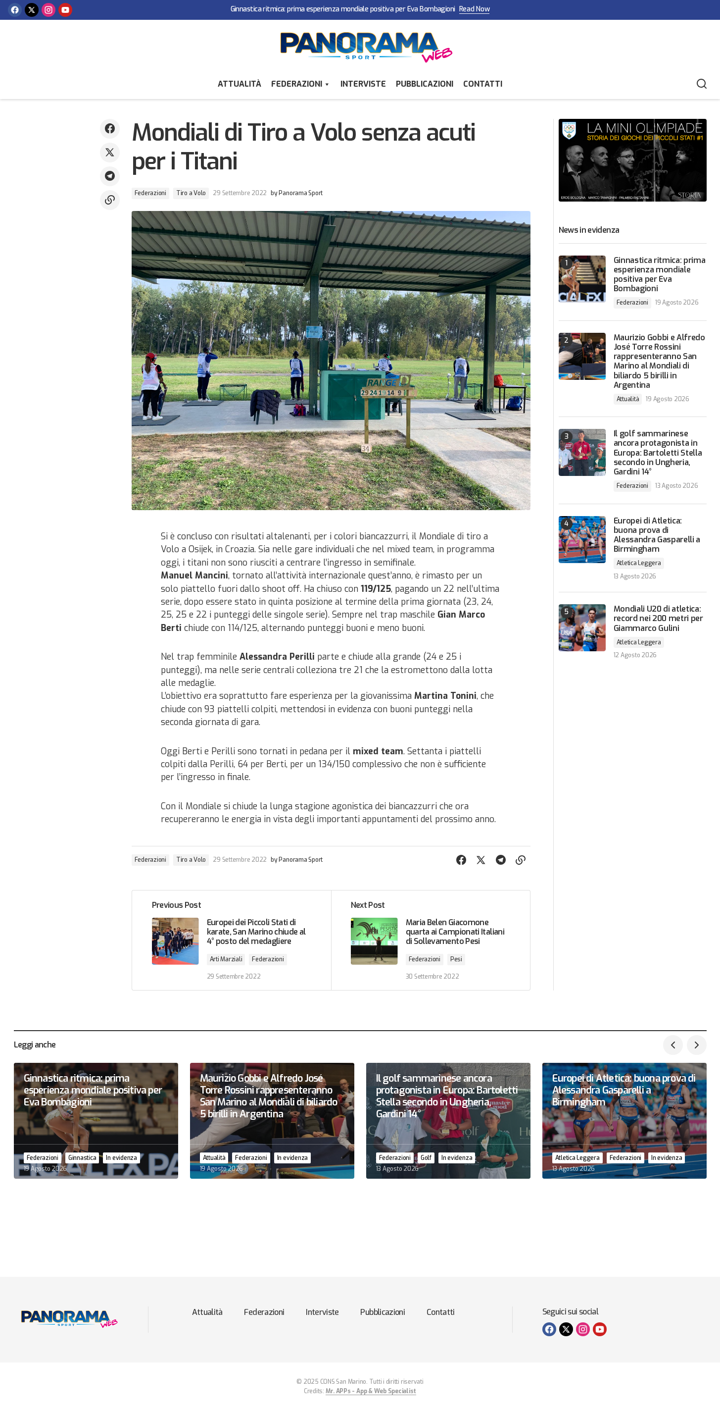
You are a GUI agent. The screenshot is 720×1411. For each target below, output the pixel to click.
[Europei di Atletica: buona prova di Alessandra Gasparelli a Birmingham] (582, 539)
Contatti (482, 84)
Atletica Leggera (639, 563)
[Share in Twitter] (110, 152)
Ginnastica (82, 1158)
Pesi (456, 959)
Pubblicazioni (424, 84)
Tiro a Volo (191, 193)
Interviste (363, 84)
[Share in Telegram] (110, 176)
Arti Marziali (226, 959)
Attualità (239, 84)
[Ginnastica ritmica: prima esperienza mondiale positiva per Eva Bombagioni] (582, 279)
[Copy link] (110, 200)
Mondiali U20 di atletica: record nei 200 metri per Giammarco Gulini (658, 618)
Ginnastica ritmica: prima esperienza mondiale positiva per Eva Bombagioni (343, 9)
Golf (426, 1158)
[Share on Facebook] (110, 129)
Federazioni (296, 84)
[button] (702, 84)
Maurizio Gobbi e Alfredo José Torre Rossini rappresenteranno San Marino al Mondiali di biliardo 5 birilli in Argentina (659, 361)
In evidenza (121, 1158)
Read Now (474, 9)
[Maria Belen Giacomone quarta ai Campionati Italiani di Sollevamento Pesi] (430, 940)
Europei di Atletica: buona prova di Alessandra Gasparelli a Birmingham (657, 535)
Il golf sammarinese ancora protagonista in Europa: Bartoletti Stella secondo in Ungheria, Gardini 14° (658, 452)
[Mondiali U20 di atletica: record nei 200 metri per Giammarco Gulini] (582, 627)
